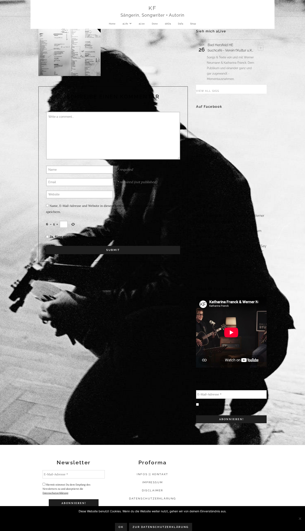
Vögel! (201, 206)
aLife (129, 24)
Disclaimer (152, 490)
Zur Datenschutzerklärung (160, 527)
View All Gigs (207, 90)
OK (120, 527)
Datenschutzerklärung (232, 409)
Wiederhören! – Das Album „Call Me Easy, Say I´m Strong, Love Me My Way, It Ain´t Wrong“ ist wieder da (231, 252)
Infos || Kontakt (152, 474)
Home (112, 23)
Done (155, 23)
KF (152, 8)
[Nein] (300, 518)
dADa (168, 23)
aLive (142, 23)
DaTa (180, 23)
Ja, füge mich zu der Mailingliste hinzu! (80, 237)
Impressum (152, 482)
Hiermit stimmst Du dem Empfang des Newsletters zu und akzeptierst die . (229, 407)
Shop (193, 23)
